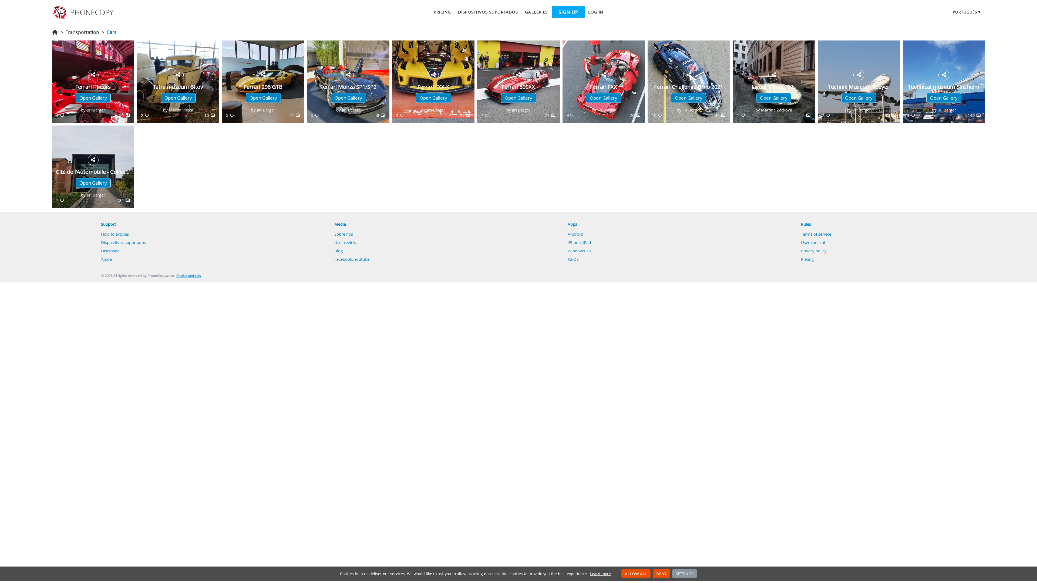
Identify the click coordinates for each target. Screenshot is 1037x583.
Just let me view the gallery (545, 314)
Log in (536, 303)
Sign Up (539, 290)
